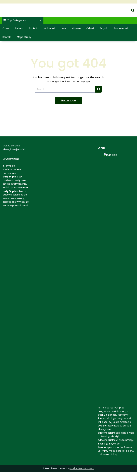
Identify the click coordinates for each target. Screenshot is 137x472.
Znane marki (121, 28)
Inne (64, 28)
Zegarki (104, 28)
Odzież (90, 28)
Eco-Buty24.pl (8, 8)
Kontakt (7, 37)
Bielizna (19, 28)
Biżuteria (33, 28)
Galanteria (50, 28)
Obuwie (76, 28)
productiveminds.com (82, 468)
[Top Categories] (41, 21)
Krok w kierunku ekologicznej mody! (21, 12)
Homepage (68, 100)
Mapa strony (24, 37)
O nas (6, 28)
